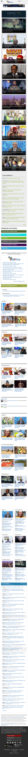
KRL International (6, 293)
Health (3, 415)
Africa (3, 509)
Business (3, 332)
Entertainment (5, 365)
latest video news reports (13, 400)
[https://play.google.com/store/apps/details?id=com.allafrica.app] (8, 746)
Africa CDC (4, 289)
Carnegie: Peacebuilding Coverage (11, 234)
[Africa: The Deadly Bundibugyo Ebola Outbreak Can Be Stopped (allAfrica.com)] (7, 514)
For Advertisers (10, 737)
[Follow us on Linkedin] (15, 743)
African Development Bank (9, 231)
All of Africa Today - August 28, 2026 (11, 178)
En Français (23, 1)
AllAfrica (9, 2)
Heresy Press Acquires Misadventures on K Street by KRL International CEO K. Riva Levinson (13, 296)
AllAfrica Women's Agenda (9, 244)
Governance (4, 474)
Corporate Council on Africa (10, 241)
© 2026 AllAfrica (7, 749)
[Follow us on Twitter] (10, 743)
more (24, 224)
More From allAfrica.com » (19, 281)
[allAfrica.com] (14, 258)
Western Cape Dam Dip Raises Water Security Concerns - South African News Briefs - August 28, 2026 (13, 182)
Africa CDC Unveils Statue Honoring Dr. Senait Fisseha (14, 291)
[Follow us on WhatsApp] (18, 743)
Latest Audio (4, 404)
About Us (15, 751)
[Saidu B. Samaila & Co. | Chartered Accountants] (14, 5)
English (19, 1)
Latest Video (4, 398)
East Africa (4, 534)
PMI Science (5, 248)
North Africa (18, 534)
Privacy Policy (15, 749)
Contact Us (22, 749)
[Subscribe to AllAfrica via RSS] (20, 743)
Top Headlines (7, 175)
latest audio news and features (15, 406)
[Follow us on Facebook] (8, 743)
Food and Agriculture (7, 444)
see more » (4, 710)
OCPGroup (5, 238)
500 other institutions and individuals (15, 717)
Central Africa (18, 509)
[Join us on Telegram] (12, 743)
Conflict (3, 301)
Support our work (10, 735)
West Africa (18, 559)
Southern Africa (6, 559)
